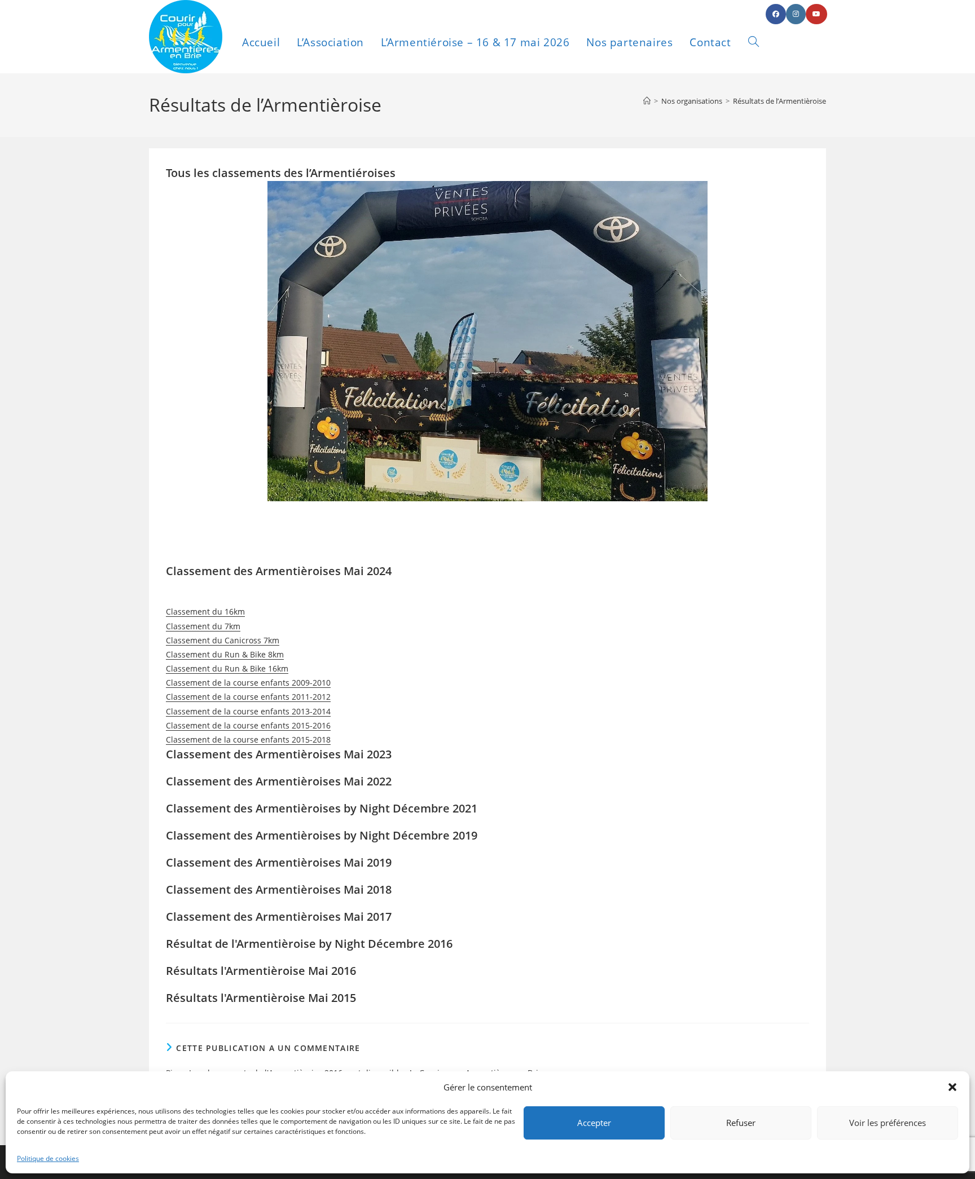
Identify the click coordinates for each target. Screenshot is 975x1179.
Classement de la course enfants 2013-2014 (248, 711)
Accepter (594, 1122)
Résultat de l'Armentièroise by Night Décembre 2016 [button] (309, 943)
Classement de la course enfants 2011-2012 (248, 696)
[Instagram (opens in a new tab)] (796, 14)
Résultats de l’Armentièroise (779, 101)
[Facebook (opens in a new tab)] (776, 14)
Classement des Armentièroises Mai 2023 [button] (279, 754)
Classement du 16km (205, 611)
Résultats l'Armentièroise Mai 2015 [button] (261, 997)
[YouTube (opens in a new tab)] (816, 14)
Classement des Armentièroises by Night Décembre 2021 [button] (321, 808)
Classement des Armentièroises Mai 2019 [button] (279, 862)
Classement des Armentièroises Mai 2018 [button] (279, 889)
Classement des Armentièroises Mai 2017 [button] (279, 916)
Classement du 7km (203, 626)
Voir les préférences (887, 1122)
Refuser (741, 1122)
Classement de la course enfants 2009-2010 (248, 682)
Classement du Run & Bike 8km (225, 654)
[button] (952, 1087)
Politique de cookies (48, 1158)
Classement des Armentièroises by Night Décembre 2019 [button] (321, 835)
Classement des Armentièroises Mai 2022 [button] (279, 781)
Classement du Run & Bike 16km (227, 668)
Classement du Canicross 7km (222, 640)
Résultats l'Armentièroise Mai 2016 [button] (261, 970)
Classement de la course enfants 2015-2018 (248, 739)
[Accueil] (647, 101)
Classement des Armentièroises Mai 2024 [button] (279, 571)
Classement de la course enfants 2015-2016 (248, 725)
